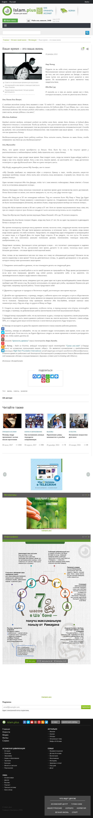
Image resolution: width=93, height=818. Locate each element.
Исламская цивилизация (13, 748)
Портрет (7, 785)
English (4, 2)
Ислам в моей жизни (18, 40)
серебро (69, 808)
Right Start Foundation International (27, 351)
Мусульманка (54, 758)
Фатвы (5, 738)
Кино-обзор (8, 790)
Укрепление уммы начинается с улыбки (56, 436)
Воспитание (54, 756)
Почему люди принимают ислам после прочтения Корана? (10, 437)
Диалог (6, 780)
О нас (54, 722)
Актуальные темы (56, 739)
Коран (72, 11)
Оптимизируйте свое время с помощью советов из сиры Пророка (22, 86)
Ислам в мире (9, 778)
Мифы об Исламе (56, 741)
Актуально (52, 729)
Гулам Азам (76, 804)
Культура (72, 432)
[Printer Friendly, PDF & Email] (82, 48)
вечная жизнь (62, 812)
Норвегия (81, 808)
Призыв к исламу (9, 432)
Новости (6, 732)
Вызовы (50, 432)
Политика (7, 753)
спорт (75, 812)
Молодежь (53, 761)
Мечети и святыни (10, 765)
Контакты (14, 810)
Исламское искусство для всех (78, 436)
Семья (50, 748)
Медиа (5, 735)
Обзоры (52, 736)
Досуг (51, 768)
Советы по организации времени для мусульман (21, 82)
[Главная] (20, 11)
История (7, 751)
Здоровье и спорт (56, 763)
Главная (6, 40)
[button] (10, 20)
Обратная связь (69, 722)
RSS (21, 810)
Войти (87, 2)
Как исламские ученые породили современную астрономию (34, 437)
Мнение (52, 731)
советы (16, 391)
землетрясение (54, 808)
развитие (24, 391)
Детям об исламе (56, 753)
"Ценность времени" (20, 341)
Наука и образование (33, 432)
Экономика (8, 756)
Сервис (5, 741)
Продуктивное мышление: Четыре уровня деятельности (19, 91)
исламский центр (59, 804)
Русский (13, 2)
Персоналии (8, 768)
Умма (4, 775)
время (9, 391)
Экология (7, 761)
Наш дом (53, 765)
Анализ (52, 734)
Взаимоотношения (56, 751)
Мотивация (32, 40)
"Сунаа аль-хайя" (73, 346)
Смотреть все (46, 530)
